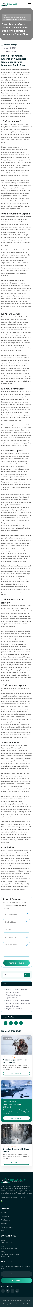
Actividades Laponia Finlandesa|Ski (17, 1000)
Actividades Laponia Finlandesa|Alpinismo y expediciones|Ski (13, 995)
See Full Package (16, 1073)
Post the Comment (16, 963)
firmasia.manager (10, 45)
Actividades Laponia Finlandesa (16, 989)
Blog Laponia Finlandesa (14, 1009)
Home (4, 15)
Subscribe (16, 1280)
